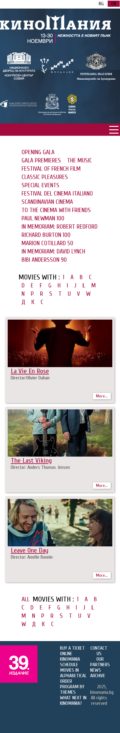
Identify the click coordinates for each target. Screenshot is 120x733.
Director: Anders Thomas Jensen (40, 467)
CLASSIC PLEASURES (45, 176)
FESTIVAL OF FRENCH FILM (51, 168)
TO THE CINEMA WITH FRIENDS (56, 210)
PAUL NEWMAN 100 (43, 218)
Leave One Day (29, 550)
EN (113, 3)
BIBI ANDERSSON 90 (44, 259)
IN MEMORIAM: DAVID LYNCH (53, 251)
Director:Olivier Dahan (30, 378)
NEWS (95, 670)
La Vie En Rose (30, 371)
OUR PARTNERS (100, 661)
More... (102, 396)
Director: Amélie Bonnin (32, 557)
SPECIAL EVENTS (40, 185)
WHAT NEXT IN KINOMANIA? (73, 700)
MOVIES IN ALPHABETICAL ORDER (73, 675)
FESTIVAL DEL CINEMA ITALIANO (57, 193)
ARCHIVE (97, 675)
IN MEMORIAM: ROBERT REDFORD (60, 226)
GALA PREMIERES (41, 160)
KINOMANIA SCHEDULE (70, 661)
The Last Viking (31, 461)
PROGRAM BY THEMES (72, 689)
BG (101, 3)
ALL (26, 599)
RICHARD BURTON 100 (46, 234)
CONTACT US (98, 650)
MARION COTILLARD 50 (47, 243)
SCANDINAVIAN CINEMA (47, 201)
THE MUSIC (79, 160)
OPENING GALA (38, 152)
